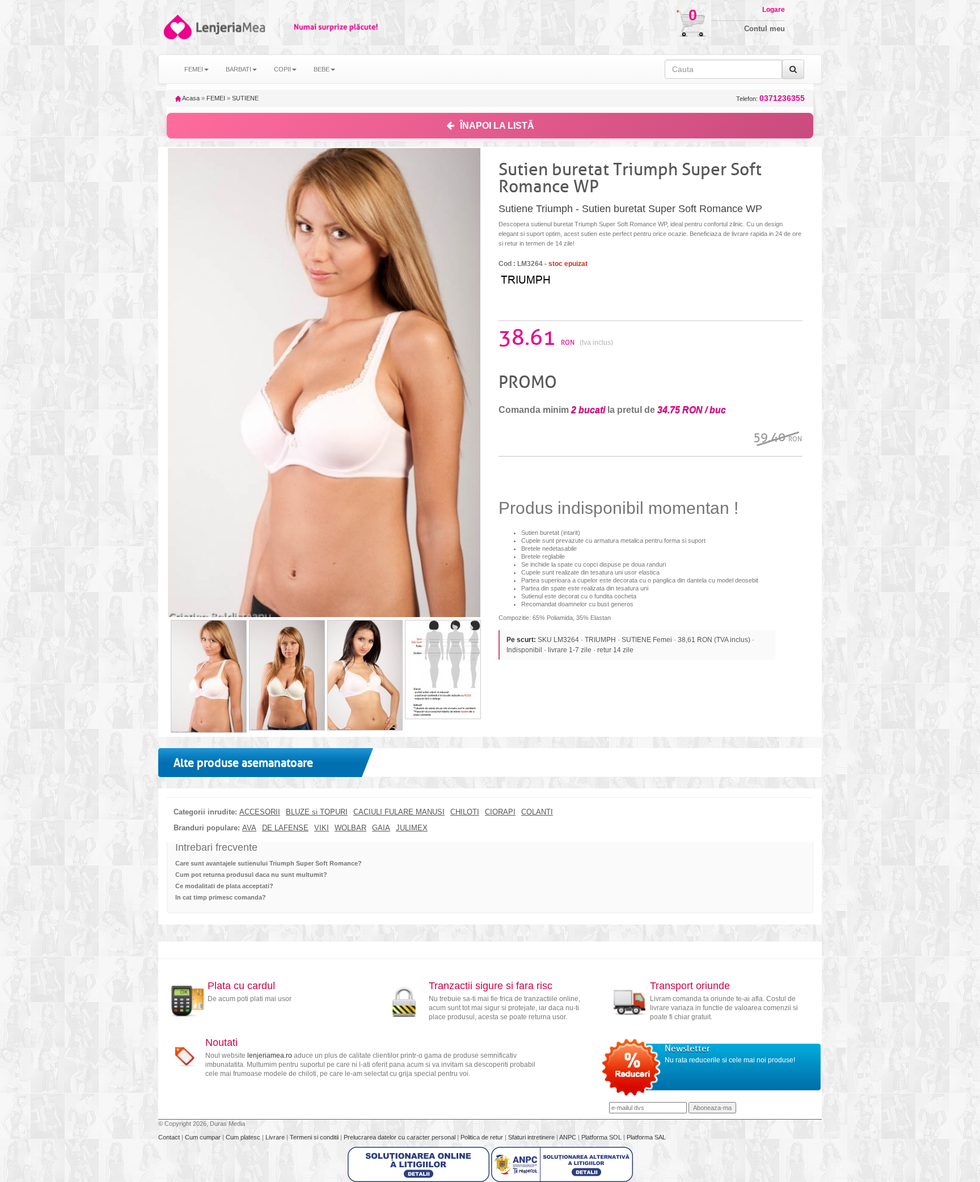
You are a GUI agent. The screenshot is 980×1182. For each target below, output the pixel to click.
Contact (169, 1137)
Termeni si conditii (315, 1137)
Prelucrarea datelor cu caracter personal (400, 1137)
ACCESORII (259, 812)
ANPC (567, 1137)
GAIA (381, 828)
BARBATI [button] (238, 69)
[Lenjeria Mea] (176, 27)
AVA (249, 828)
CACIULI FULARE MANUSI (399, 812)
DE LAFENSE (285, 828)
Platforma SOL (601, 1137)
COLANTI (537, 812)
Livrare (275, 1137)
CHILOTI (464, 812)
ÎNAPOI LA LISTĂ (497, 125)
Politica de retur (483, 1137)
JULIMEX (412, 828)
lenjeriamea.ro (269, 1055)
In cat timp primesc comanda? (220, 897)
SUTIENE (245, 98)
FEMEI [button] (193, 69)
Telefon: (770, 98)
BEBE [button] (322, 69)
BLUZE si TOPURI (317, 812)
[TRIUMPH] (544, 278)
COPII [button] (282, 69)
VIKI (321, 828)
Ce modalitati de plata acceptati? (224, 886)
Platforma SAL (646, 1137)
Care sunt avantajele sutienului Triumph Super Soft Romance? (268, 863)
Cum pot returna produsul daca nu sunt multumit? (251, 874)
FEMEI (215, 98)
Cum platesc (244, 1137)
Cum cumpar (203, 1137)
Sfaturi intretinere (532, 1137)
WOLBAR (350, 828)
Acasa (190, 98)
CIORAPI (500, 812)
